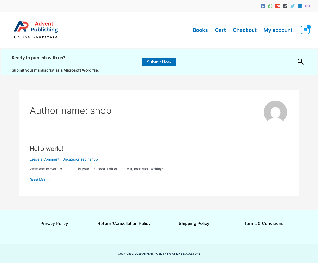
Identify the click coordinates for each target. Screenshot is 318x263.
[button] (159, 62)
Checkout (245, 30)
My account (278, 30)
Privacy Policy (54, 223)
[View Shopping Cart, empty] (305, 30)
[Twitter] (292, 6)
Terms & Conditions (264, 223)
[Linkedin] (300, 6)
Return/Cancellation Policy (124, 223)
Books (200, 30)
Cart (220, 30)
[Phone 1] (285, 6)
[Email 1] (277, 6)
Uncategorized (74, 159)
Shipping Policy (194, 223)
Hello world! (47, 148)
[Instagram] (307, 6)
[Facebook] (262, 6)
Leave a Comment (44, 159)
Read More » (40, 179)
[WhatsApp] (270, 6)
